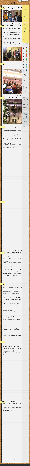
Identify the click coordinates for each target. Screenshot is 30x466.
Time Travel (25, 34)
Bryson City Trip (24, 93)
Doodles (24, 23)
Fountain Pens (25, 19)
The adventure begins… (13, 127)
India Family (16, 23)
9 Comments (20, 95)
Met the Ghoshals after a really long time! (25, 99)
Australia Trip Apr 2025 (25, 82)
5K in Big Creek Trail (25, 120)
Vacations (17, 23)
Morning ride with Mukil (25, 116)
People (24, 24)
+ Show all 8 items (25, 76)
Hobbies (24, 17)
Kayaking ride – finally (25, 114)
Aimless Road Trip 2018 (25, 92)
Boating (24, 10)
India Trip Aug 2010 (25, 88)
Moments (24, 31)
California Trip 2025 (25, 94)
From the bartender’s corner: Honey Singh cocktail (25, 118)
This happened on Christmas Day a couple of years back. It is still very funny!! (13, 253)
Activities (24, 8)
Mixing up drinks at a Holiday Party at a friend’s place (13, 342)
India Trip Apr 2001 (25, 86)
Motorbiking (25, 9)
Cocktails (16, 250)
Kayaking (24, 13)
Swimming (25, 12)
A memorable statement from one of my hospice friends (13, 284)
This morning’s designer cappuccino (25, 121)
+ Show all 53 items (25, 95)
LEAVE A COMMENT (20, 250)
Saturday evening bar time (25, 101)
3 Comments (20, 399)
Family (24, 25)
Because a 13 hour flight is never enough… (13, 63)
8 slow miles (13, 401)
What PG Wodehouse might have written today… (25, 119)
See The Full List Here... (25, 109)
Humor (24, 20)
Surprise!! (24, 98)
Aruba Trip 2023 (24, 80)
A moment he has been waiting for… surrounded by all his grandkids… (13, 8)
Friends (24, 27)
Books (24, 32)
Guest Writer (25, 30)
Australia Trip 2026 (25, 81)
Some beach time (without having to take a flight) (25, 104)
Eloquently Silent (24, 74)
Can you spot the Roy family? (13, 97)
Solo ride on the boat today (25, 105)
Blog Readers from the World (25, 124)
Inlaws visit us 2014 (25, 75)
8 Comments (20, 125)
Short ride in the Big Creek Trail (25, 115)
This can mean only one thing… (25, 108)
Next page (16, 459)
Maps (24, 38)
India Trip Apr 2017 (25, 87)
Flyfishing (25, 16)
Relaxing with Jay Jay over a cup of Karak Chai (25, 107)
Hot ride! (24, 103)
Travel (23, 35)
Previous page (5, 459)
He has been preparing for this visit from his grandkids (13, 26)
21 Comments (20, 23)
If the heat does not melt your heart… (25, 102)
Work (23, 39)
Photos (24, 21)
